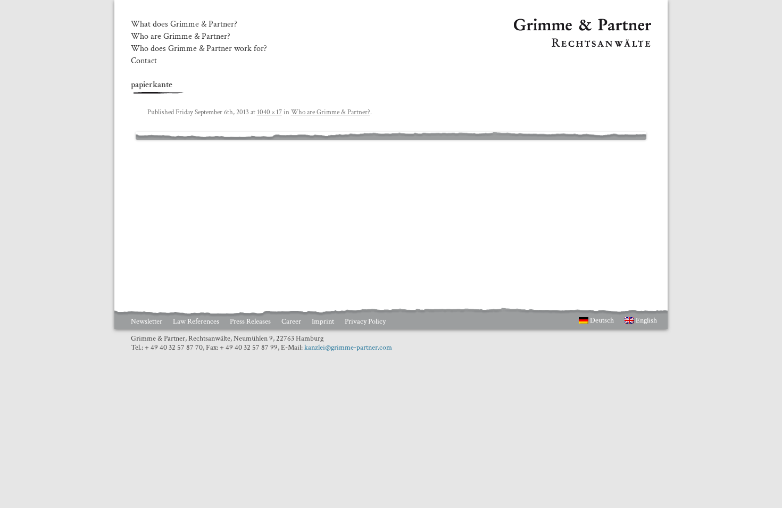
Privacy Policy (365, 321)
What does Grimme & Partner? (184, 24)
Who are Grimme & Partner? (180, 36)
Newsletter (146, 321)
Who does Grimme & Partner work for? (199, 49)
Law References (196, 321)
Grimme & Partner (546, 23)
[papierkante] (391, 136)
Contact (144, 61)
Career (291, 321)
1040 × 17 (269, 112)
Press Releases (250, 321)
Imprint (323, 321)
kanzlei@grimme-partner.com (348, 347)
